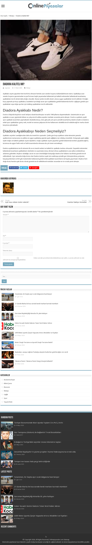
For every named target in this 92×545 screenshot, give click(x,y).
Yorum (6, 215)
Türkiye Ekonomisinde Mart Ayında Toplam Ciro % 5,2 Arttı (38, 423)
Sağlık (6, 394)
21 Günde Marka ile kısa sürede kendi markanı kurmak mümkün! (36, 304)
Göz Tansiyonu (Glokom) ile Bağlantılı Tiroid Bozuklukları (37, 432)
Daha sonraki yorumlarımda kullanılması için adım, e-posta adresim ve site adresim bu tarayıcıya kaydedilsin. (43, 259)
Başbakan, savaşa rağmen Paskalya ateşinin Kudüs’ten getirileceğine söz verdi (41, 352)
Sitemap (66, 539)
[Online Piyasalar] (46, 6)
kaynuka (7, 88)
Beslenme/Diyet (9, 380)
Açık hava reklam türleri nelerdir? (17, 201)
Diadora (6, 114)
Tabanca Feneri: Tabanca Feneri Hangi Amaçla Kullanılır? (34, 361)
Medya (11, 16)
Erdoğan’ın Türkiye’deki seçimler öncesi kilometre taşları (37, 442)
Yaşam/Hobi (8, 402)
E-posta (6, 243)
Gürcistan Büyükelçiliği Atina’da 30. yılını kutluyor (31, 313)
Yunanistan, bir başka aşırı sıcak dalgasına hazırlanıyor (33, 294)
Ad (4, 236)
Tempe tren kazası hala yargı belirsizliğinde (32, 461)
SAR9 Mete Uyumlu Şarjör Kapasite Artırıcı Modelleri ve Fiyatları (36, 333)
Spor (5, 398)
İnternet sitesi (7, 250)
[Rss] (46, 536)
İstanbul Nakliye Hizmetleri (77, 201)
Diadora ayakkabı (76, 117)
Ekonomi (7, 387)
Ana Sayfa (3, 16)
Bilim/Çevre (8, 383)
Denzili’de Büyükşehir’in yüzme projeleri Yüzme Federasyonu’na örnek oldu (45, 452)
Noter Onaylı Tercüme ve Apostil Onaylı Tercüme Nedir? (34, 342)
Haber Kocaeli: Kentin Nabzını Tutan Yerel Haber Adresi (33, 323)
